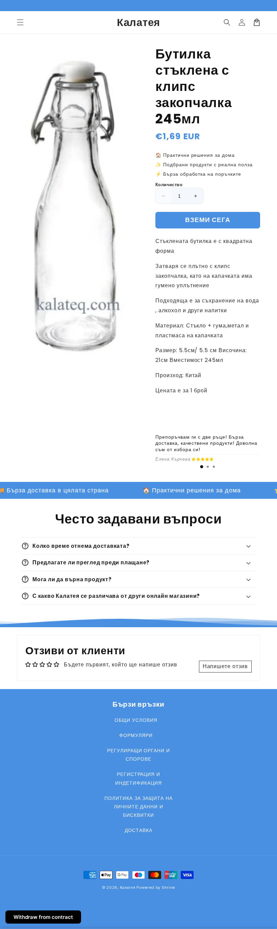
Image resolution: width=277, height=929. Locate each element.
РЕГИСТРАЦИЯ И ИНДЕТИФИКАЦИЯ (138, 778)
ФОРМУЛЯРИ (136, 735)
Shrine (168, 887)
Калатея (127, 887)
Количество (168, 184)
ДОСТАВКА (138, 830)
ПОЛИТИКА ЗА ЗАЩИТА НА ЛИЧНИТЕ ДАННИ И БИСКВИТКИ (138, 806)
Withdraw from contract (43, 917)
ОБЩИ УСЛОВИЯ (136, 720)
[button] (20, 22)
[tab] (202, 467)
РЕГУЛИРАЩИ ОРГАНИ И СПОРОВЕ (138, 754)
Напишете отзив (225, 666)
